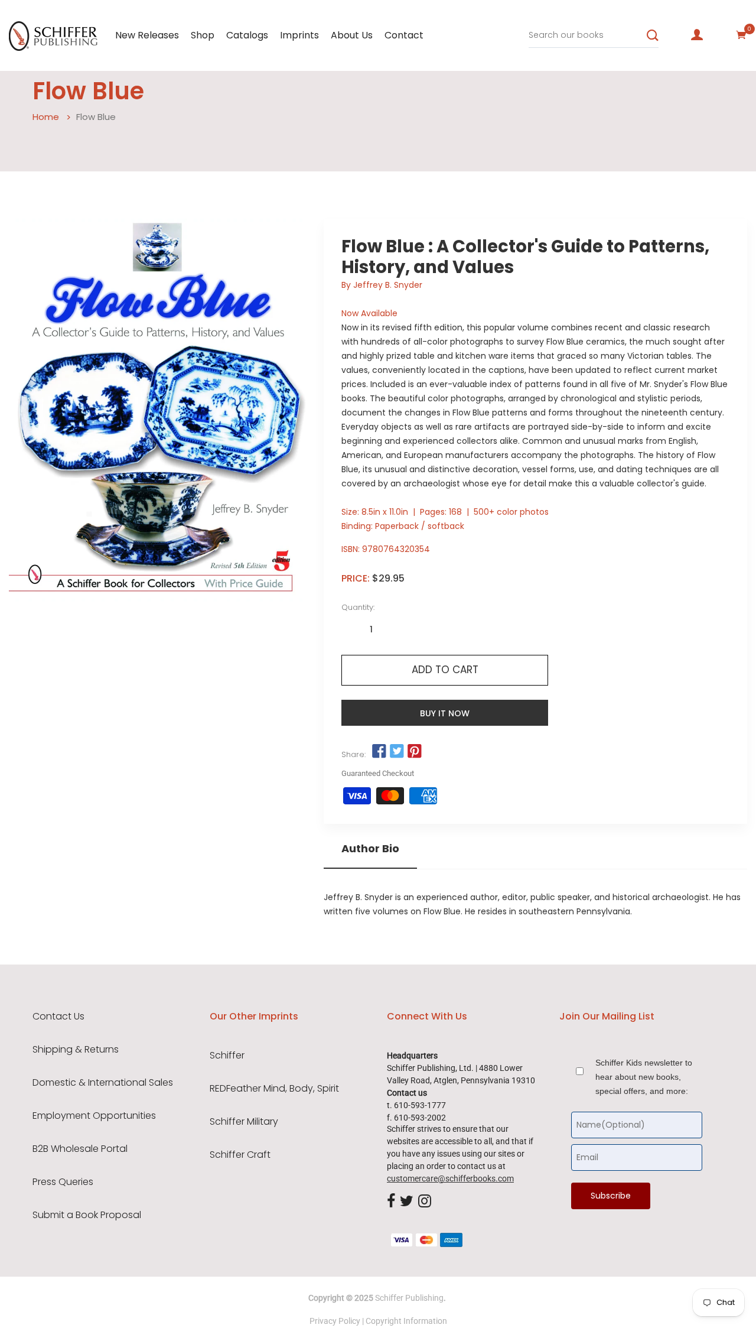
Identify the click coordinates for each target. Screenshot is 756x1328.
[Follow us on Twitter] (397, 751)
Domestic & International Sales (102, 1082)
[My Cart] (741, 35)
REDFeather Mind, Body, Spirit (274, 1088)
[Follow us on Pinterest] (414, 751)
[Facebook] (391, 1201)
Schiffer (227, 1055)
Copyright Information (406, 1321)
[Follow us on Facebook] (378, 751)
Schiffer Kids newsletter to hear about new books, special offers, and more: (643, 1077)
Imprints (299, 35)
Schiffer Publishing (409, 1298)
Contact (403, 35)
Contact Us (58, 1016)
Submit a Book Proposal (86, 1215)
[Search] (653, 35)
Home (45, 117)
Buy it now (445, 713)
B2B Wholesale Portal (80, 1149)
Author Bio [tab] (370, 849)
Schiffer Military (244, 1121)
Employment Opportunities (94, 1116)
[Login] (697, 35)
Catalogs (247, 35)
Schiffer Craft (240, 1155)
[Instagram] (424, 1201)
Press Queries (62, 1182)
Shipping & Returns (75, 1049)
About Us (352, 35)
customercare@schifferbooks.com (450, 1178)
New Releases (147, 35)
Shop (202, 35)
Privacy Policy (334, 1321)
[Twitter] (406, 1201)
